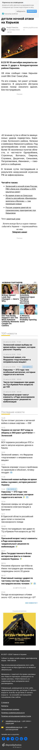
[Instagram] (17, 738)
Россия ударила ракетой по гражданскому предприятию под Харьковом (21, 210)
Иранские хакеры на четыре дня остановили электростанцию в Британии (16, 506)
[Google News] (21, 738)
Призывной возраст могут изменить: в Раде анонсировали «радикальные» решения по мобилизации (19, 541)
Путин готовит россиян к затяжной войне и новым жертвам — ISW (18, 420)
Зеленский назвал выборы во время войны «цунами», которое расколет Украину (19, 481)
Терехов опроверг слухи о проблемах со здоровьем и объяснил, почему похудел (19, 469)
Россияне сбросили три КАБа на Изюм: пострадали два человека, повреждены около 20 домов (17, 567)
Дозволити (32, 11)
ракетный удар (13, 219)
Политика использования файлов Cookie (16, 716)
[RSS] (25, 738)
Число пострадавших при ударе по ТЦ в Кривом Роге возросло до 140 (18, 529)
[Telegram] (12, 738)
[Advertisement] (19, 113)
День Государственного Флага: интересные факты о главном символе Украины (16, 555)
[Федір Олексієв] (3, 31)
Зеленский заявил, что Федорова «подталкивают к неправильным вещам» (17, 456)
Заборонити (20, 11)
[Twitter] (8, 738)
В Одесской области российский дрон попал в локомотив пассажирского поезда (17, 518)
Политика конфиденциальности (13, 713)
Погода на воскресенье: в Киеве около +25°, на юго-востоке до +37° (18, 595)
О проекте (5, 702)
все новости (30, 603)
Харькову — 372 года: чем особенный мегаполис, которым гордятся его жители (17, 493)
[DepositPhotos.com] (12, 745)
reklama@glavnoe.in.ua (14, 727)
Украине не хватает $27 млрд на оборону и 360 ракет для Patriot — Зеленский (18, 432)
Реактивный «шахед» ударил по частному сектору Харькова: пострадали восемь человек (17, 580)
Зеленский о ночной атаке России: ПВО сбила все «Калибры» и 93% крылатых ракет (21, 189)
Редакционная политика (10, 709)
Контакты (4, 706)
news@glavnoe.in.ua (13, 721)
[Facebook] (3, 738)
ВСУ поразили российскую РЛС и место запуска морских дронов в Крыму (17, 444)
